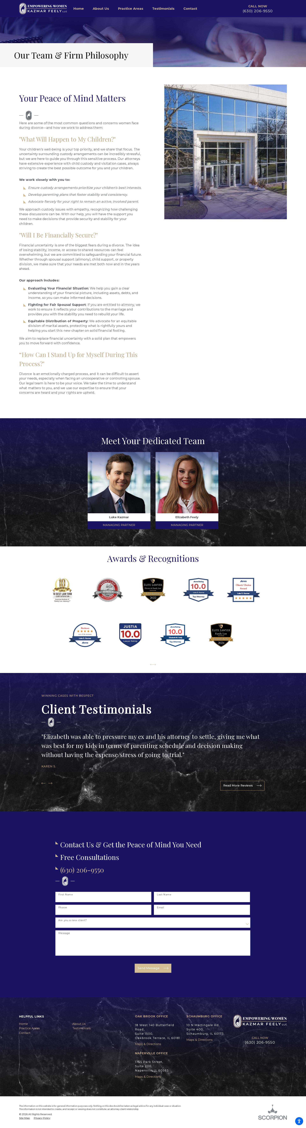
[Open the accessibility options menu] (299, 1121)
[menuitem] (80, 8)
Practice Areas (29, 1028)
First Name (65, 894)
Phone (62, 907)
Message (64, 933)
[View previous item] (151, 664)
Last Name (164, 894)
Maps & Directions (148, 1044)
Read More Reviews (238, 785)
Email (160, 907)
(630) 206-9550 (258, 11)
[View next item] (154, 664)
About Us (79, 1024)
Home (23, 1024)
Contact (24, 1033)
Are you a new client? (72, 920)
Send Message (149, 968)
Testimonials (81, 1028)
